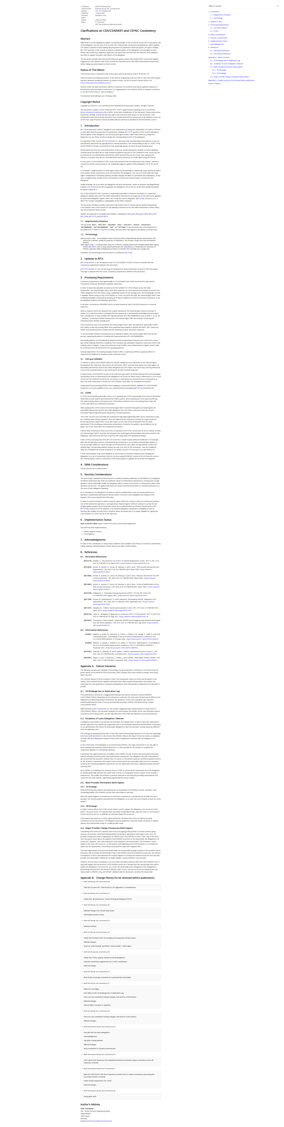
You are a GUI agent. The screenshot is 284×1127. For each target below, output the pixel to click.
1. (82, 125)
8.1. (82, 556)
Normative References (222, 51)
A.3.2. (83, 806)
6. (82, 519)
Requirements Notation (222, 15)
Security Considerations (219, 38)
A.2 (211, 64)
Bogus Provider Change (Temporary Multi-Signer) (231, 77)
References (214, 47)
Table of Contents (214, 6)
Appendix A (212, 57)
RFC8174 (107, 230)
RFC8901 (151, 157)
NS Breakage (221, 73)
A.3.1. (83, 786)
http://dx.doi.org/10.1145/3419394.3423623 (142, 639)
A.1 (211, 60)
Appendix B (212, 80)
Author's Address (214, 83)
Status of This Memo (93, 69)
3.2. (82, 392)
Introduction (215, 12)
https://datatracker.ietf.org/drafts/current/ (96, 83)
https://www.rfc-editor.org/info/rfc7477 (117, 610)
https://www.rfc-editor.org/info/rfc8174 (134, 616)
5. (82, 474)
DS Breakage (221, 70)
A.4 (211, 77)
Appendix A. (88, 666)
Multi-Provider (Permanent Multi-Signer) (228, 67)
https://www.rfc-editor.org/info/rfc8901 (143, 660)
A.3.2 (214, 73)
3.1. (82, 359)
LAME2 (96, 736)
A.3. (82, 782)
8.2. (82, 630)
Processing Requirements (219, 25)
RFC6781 (152, 214)
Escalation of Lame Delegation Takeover (228, 64)
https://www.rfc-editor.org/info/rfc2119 (135, 563)
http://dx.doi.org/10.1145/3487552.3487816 (121, 648)
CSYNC (216, 31)
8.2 (211, 54)
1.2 (211, 18)
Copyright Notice (90, 101)
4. (82, 464)
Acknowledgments (217, 44)
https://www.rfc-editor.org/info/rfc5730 (132, 595)
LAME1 (90, 736)
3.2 (211, 31)
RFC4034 (136, 214)
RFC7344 (84, 129)
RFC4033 (127, 214)
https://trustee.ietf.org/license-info (93, 112)
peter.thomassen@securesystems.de (98, 1121)
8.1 (211, 51)
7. (82, 539)
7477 (100, 11)
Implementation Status (218, 41)
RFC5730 (84, 509)
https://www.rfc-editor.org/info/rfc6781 (142, 654)
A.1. (82, 691)
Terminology (218, 18)
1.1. (82, 221)
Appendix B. (88, 877)
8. (82, 552)
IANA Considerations (218, 35)
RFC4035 (144, 214)
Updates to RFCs (216, 22)
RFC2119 (99, 230)
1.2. (82, 234)
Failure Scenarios (224, 57)
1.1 (211, 15)
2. (82, 258)
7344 (96, 11)
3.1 (211, 28)
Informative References (222, 54)
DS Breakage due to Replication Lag (227, 60)
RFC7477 (128, 132)
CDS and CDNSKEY (220, 28)
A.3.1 (214, 70)
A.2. (82, 718)
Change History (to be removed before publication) (236, 80)
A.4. (82, 828)
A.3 (211, 67)
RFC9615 (138, 388)
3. (82, 277)
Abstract (85, 38)
